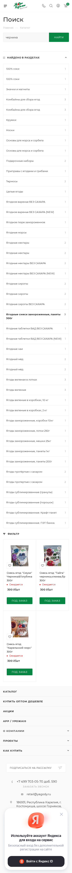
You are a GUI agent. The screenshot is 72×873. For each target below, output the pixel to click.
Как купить (12, 750)
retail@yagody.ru (39, 794)
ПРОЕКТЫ (10, 740)
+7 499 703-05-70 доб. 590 (37, 781)
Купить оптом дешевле (23, 701)
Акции (8, 711)
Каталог (10, 691)
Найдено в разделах (23, 57)
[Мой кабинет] (58, 6)
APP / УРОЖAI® (14, 721)
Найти (59, 37)
